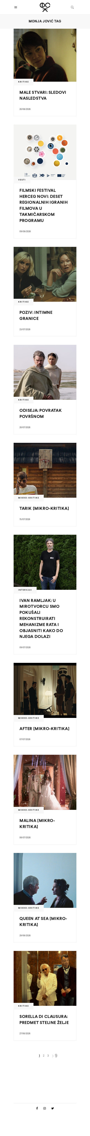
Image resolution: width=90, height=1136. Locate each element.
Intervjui (25, 590)
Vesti (22, 180)
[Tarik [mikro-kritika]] (45, 470)
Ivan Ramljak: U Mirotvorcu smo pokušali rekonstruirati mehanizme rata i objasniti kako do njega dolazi (41, 619)
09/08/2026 (25, 232)
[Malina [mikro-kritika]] (45, 782)
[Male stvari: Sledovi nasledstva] (45, 54)
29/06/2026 (25, 936)
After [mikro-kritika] (44, 729)
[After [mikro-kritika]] (45, 690)
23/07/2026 (24, 329)
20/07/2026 (24, 427)
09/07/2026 (25, 648)
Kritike (23, 82)
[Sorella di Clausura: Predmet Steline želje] (45, 978)
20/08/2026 (25, 109)
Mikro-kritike (28, 498)
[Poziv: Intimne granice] (45, 274)
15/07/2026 (24, 519)
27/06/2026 (24, 1034)
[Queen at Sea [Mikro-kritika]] (45, 880)
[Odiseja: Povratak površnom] (45, 372)
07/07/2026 (24, 739)
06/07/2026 (25, 838)
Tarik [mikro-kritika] (44, 509)
